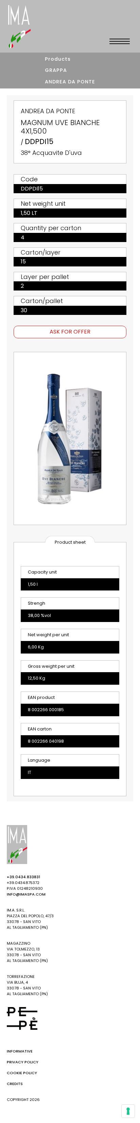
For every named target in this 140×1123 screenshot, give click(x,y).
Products (58, 59)
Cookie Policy (22, 1073)
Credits (15, 1083)
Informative (20, 1051)
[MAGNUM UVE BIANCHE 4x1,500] (70, 438)
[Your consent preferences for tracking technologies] (128, 1111)
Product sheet (70, 542)
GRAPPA (56, 70)
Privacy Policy (22, 1062)
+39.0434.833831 (23, 877)
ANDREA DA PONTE (70, 81)
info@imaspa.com (26, 894)
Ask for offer (70, 332)
